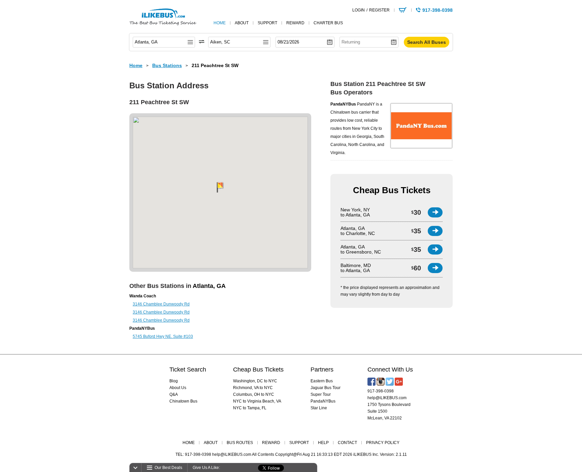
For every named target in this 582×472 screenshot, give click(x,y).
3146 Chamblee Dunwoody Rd (161, 304)
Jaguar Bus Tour (326, 387)
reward (295, 23)
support (267, 23)
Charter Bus (328, 23)
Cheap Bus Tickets (391, 190)
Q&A (173, 394)
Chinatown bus (344, 112)
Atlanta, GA (209, 286)
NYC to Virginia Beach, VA (257, 401)
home (220, 23)
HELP (323, 442)
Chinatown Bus (183, 401)
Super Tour (321, 394)
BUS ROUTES (240, 442)
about (242, 23)
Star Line (319, 408)
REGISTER (379, 10)
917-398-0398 (380, 391)
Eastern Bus (322, 381)
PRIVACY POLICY (382, 442)
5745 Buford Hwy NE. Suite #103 (163, 336)
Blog (173, 381)
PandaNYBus (323, 401)
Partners (322, 369)
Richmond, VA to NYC (253, 387)
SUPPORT (299, 442)
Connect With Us (390, 369)
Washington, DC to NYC (255, 381)
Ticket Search (187, 369)
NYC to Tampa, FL (249, 408)
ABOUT (211, 442)
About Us (177, 387)
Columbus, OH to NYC (253, 394)
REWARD (271, 442)
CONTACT (347, 442)
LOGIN (358, 10)
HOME (189, 442)
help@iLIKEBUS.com (387, 397)
